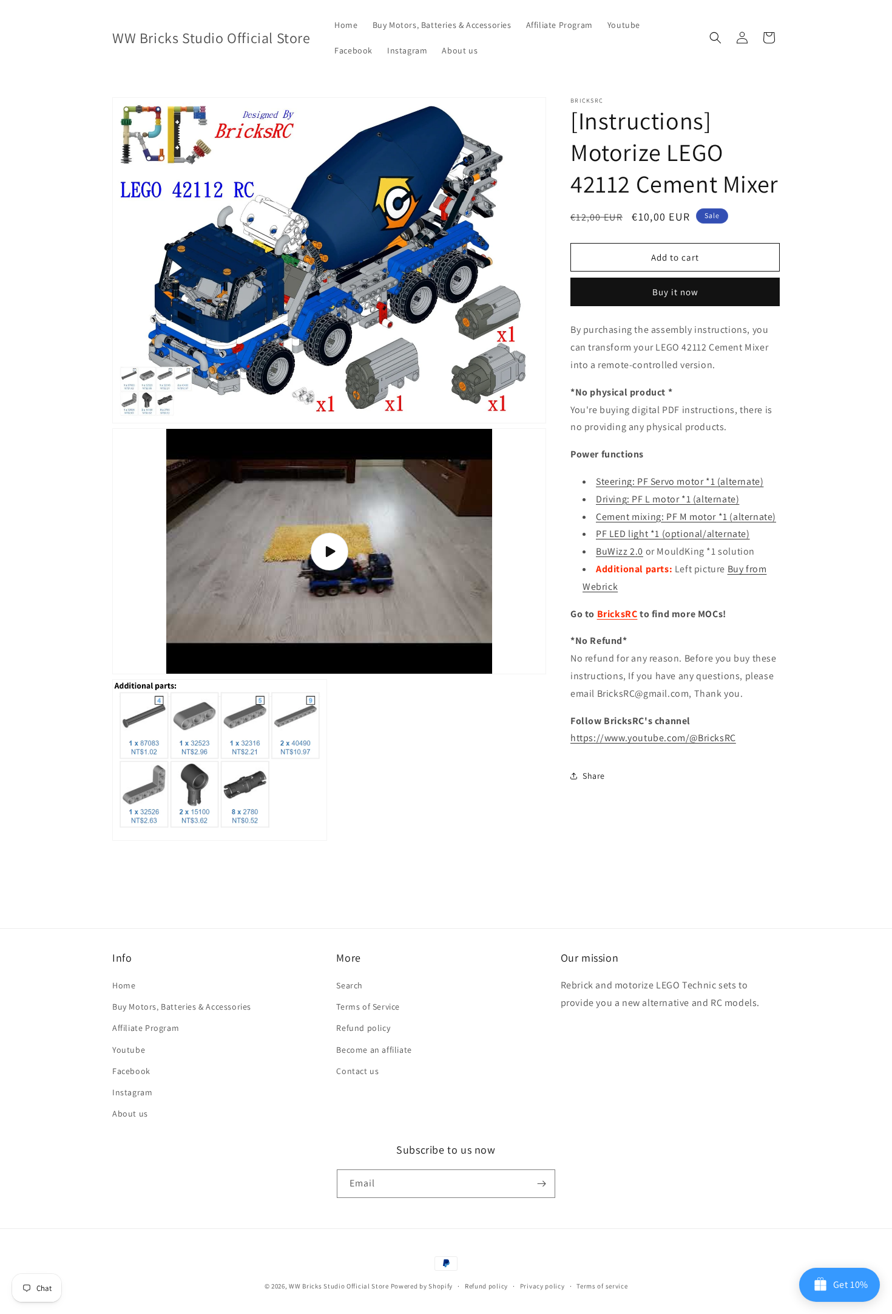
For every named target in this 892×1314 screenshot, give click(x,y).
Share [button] (594, 775)
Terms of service (601, 1286)
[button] (715, 37)
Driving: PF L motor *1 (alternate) (667, 499)
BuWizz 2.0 (619, 551)
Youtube (128, 1049)
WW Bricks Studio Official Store (339, 1286)
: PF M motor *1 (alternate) (686, 516)
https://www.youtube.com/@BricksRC (653, 737)
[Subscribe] (541, 1183)
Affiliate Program (145, 1027)
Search (349, 985)
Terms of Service (368, 1006)
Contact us (357, 1071)
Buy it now (675, 292)
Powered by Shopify (422, 1286)
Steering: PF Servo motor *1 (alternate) (679, 481)
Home (123, 985)
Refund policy (363, 1027)
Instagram (132, 1092)
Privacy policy (542, 1286)
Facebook (131, 1071)
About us (130, 1113)
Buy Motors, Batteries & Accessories (181, 1006)
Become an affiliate (373, 1049)
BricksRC (617, 613)
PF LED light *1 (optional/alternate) (673, 533)
